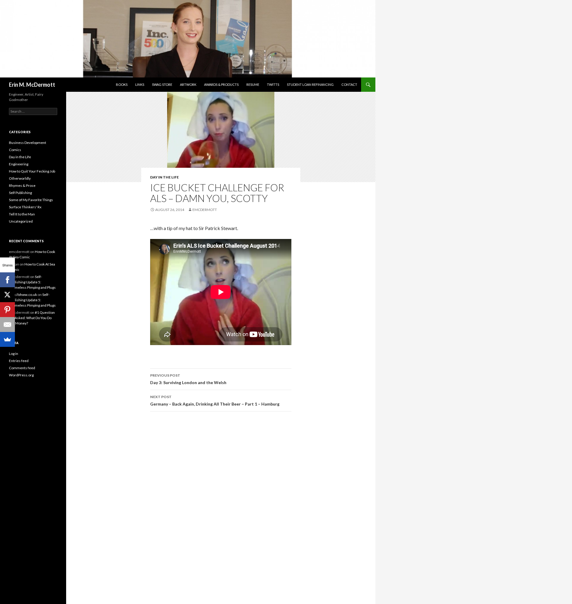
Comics (15, 149)
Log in (13, 353)
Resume (252, 84)
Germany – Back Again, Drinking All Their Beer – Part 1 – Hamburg (214, 400)
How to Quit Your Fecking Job (32, 171)
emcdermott (204, 209)
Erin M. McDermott (32, 84)
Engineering (18, 164)
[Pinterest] (7, 309)
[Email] (7, 324)
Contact (349, 84)
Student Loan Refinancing (310, 84)
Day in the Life (164, 177)
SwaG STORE (162, 84)
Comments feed (22, 368)
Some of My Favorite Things (31, 200)
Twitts (273, 84)
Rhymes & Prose (22, 185)
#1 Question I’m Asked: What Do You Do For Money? (32, 317)
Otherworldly (20, 178)
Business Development (27, 142)
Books (122, 84)
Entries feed (19, 360)
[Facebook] (7, 279)
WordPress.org (21, 375)
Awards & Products (221, 84)
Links (139, 84)
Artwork (188, 84)
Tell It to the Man (22, 214)
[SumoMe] (7, 339)
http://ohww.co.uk (23, 294)
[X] (7, 294)
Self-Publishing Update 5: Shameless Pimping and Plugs (32, 282)
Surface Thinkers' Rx (25, 207)
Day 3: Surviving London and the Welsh (188, 379)
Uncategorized (21, 221)
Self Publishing (20, 192)
